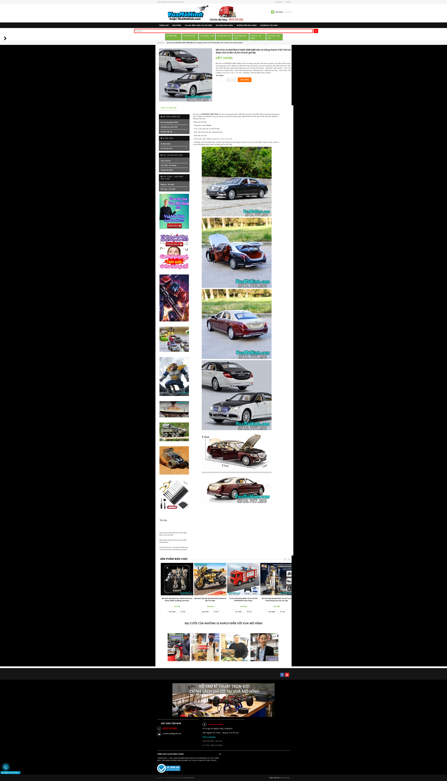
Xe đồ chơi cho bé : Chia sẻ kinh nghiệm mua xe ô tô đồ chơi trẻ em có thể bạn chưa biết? (173, 548)
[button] (189, 754)
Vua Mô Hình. (190, 778)
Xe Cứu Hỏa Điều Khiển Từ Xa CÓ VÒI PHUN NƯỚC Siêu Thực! (243, 599)
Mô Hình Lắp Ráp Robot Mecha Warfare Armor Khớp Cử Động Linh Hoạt (177, 599)
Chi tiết (183, 612)
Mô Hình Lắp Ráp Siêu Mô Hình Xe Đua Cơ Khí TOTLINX (210, 599)
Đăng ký (287, 2)
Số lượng (220, 75)
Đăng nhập (279, 2)
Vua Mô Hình (285, 778)
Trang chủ (160, 42)
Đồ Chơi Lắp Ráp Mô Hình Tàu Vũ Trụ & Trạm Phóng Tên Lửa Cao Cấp (276, 599)
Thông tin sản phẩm (168, 108)
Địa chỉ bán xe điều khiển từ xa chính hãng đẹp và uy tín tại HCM (172, 534)
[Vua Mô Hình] (206, 13)
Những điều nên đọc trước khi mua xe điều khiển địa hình (173, 541)
